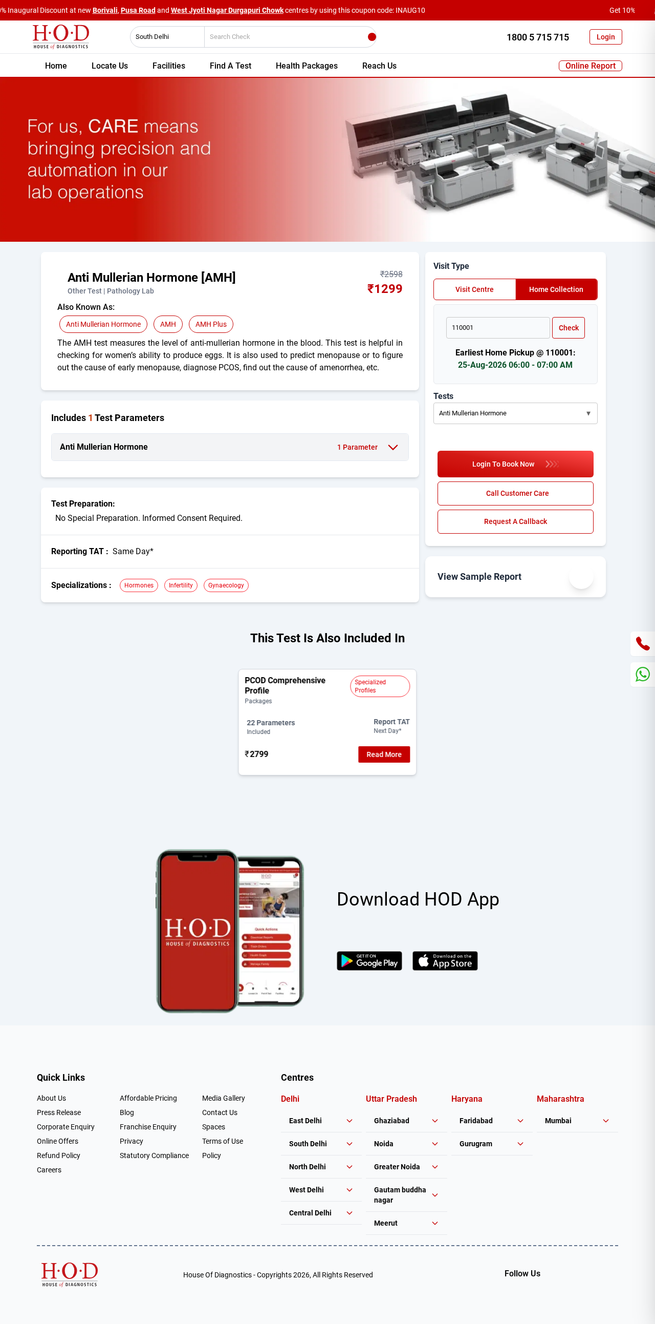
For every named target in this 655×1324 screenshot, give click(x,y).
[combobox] (164, 37)
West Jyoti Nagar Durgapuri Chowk (227, 10)
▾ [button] (588, 413)
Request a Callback (515, 521)
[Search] (372, 37)
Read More (384, 754)
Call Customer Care (517, 493)
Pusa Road (138, 10)
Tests (443, 396)
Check (569, 328)
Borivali (105, 10)
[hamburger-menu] (61, 282)
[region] (327, 722)
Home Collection (556, 289)
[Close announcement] (645, 10)
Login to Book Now (503, 464)
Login (606, 37)
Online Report (590, 66)
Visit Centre (474, 289)
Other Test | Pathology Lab (111, 291)
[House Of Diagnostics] (69, 1275)
